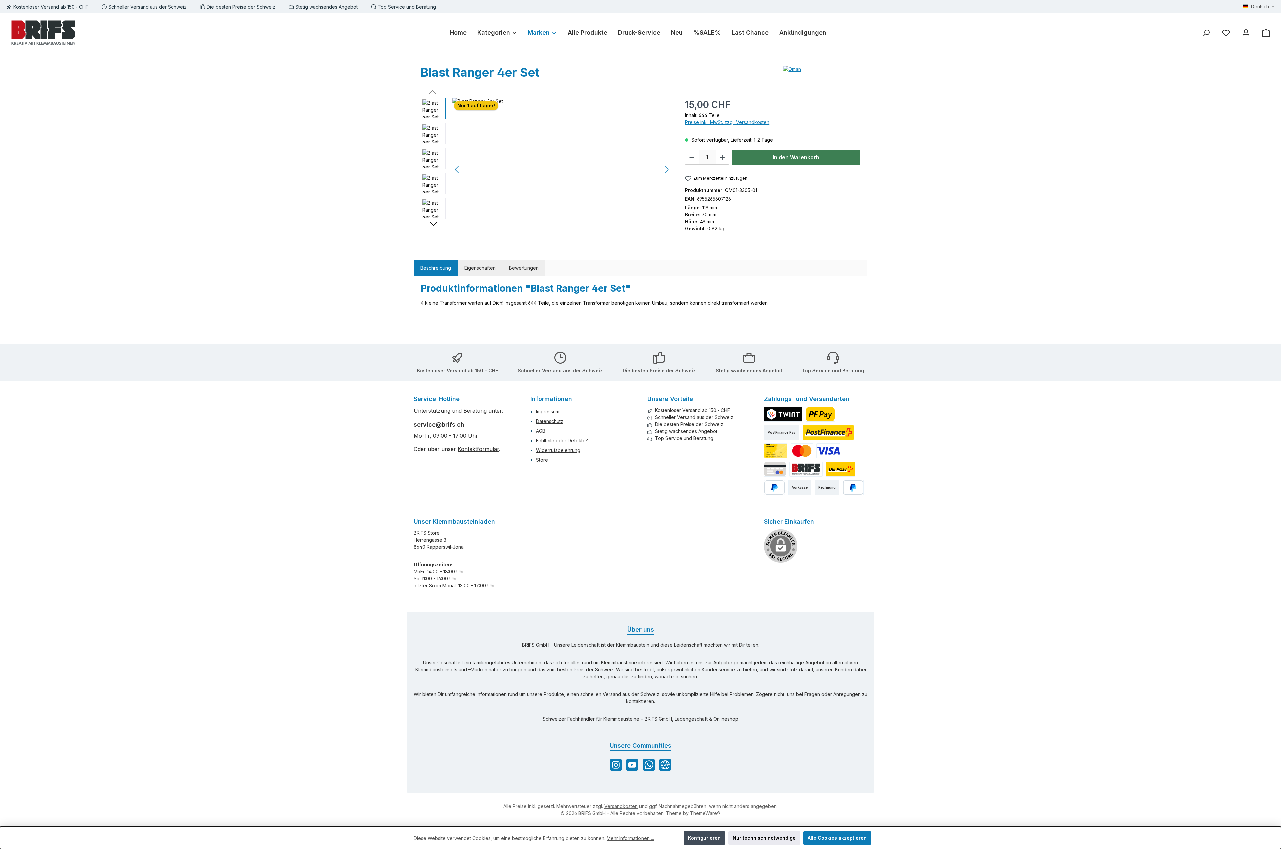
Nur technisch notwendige (764, 838)
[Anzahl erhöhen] (722, 157)
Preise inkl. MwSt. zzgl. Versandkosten (727, 122)
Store (542, 460)
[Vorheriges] (457, 169)
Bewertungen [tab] (524, 268)
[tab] (436, 268)
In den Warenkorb (796, 157)
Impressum (547, 411)
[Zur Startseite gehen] (43, 33)
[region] (546, 169)
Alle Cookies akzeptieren (837, 838)
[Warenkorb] (1266, 33)
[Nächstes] (666, 169)
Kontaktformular (478, 449)
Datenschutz (549, 421)
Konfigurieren (704, 838)
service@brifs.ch (439, 424)
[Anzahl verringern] (692, 157)
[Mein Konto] (1246, 33)
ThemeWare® (705, 813)
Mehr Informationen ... (630, 838)
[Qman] (821, 75)
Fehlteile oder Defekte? (562, 440)
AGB (540, 431)
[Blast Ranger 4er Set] (561, 169)
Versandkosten (621, 806)
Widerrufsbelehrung (558, 450)
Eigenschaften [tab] (480, 268)
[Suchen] (1206, 33)
